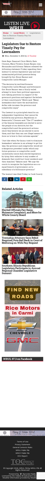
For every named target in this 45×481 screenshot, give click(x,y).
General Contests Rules (22, 447)
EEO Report (22, 456)
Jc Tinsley (31, 56)
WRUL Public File (22, 450)
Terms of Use (22, 441)
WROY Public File (23, 453)
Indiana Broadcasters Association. (29, 476)
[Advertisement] (22, 12)
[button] (40, 5)
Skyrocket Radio (29, 474)
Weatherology (36, 477)
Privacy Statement (22, 444)
